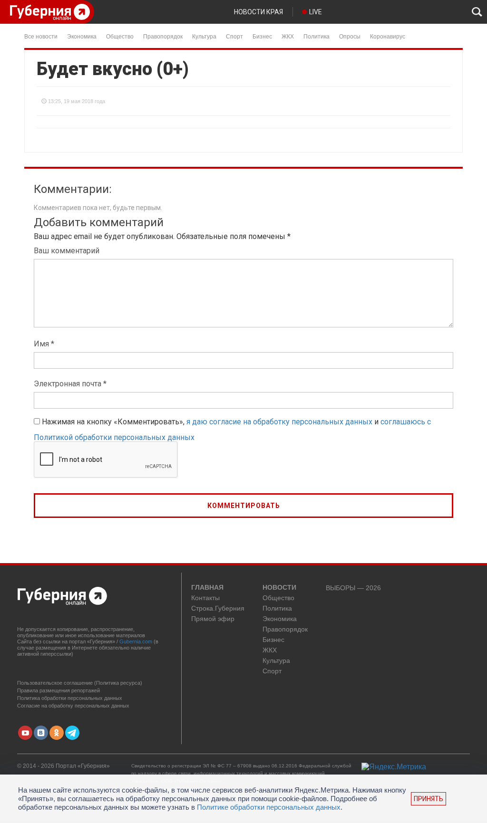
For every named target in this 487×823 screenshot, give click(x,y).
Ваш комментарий (66, 250)
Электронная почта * (70, 383)
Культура (204, 36)
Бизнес (262, 36)
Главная (207, 587)
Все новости (41, 36)
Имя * (44, 343)
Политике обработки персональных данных (269, 807)
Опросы (349, 36)
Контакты (205, 598)
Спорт (234, 36)
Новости (279, 587)
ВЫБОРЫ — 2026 (353, 588)
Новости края (258, 12)
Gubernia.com (135, 641)
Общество (120, 36)
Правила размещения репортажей (58, 690)
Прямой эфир (212, 618)
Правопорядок (163, 36)
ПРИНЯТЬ (428, 799)
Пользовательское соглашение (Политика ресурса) (79, 683)
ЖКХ (288, 36)
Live (315, 12)
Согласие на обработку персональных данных (73, 705)
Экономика (82, 36)
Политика (316, 36)
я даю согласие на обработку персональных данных (279, 421)
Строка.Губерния (217, 608)
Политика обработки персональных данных (69, 698)
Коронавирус (387, 36)
